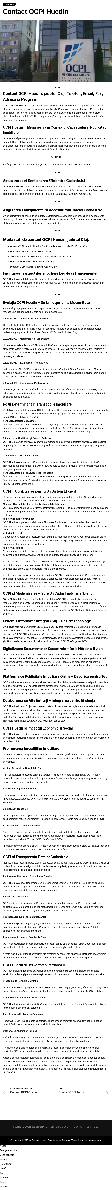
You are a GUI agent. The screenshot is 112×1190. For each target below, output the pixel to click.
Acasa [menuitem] (3, 1146)
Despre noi (93, 1127)
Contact (79, 1127)
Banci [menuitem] (3, 1182)
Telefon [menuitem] (4, 1168)
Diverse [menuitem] (4, 1177)
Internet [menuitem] (4, 1159)
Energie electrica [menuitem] (8, 1150)
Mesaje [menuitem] (3, 1186)
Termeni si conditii (60, 1127)
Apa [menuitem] (2, 1173)
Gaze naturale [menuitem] (7, 1155)
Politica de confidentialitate (30, 1127)
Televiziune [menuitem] (6, 1164)
